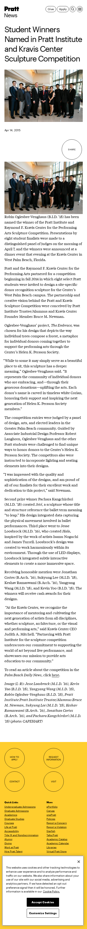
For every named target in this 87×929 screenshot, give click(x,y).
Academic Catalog (57, 839)
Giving (8, 843)
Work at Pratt (11, 847)
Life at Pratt (10, 827)
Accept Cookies (43, 902)
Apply (63, 9)
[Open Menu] (80, 9)
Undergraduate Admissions (20, 806)
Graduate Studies (14, 818)
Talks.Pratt (52, 835)
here (55, 674)
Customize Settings (43, 913)
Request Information (53, 758)
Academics (10, 814)
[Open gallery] (43, 96)
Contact (15, 781)
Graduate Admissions (16, 810)
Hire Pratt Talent (13, 851)
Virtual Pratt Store (57, 851)
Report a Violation (57, 827)
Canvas (51, 810)
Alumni (8, 839)
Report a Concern (57, 822)
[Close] (78, 861)
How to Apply (14, 758)
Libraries (51, 847)
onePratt (51, 814)
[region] (43, 891)
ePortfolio (52, 806)
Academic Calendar (58, 843)
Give (51, 9)
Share (71, 149)
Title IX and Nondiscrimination (21, 835)
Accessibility (11, 831)
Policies (51, 818)
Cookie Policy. (51, 891)
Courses (9, 822)
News (10, 15)
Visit (53, 781)
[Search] (73, 9)
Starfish (51, 831)
